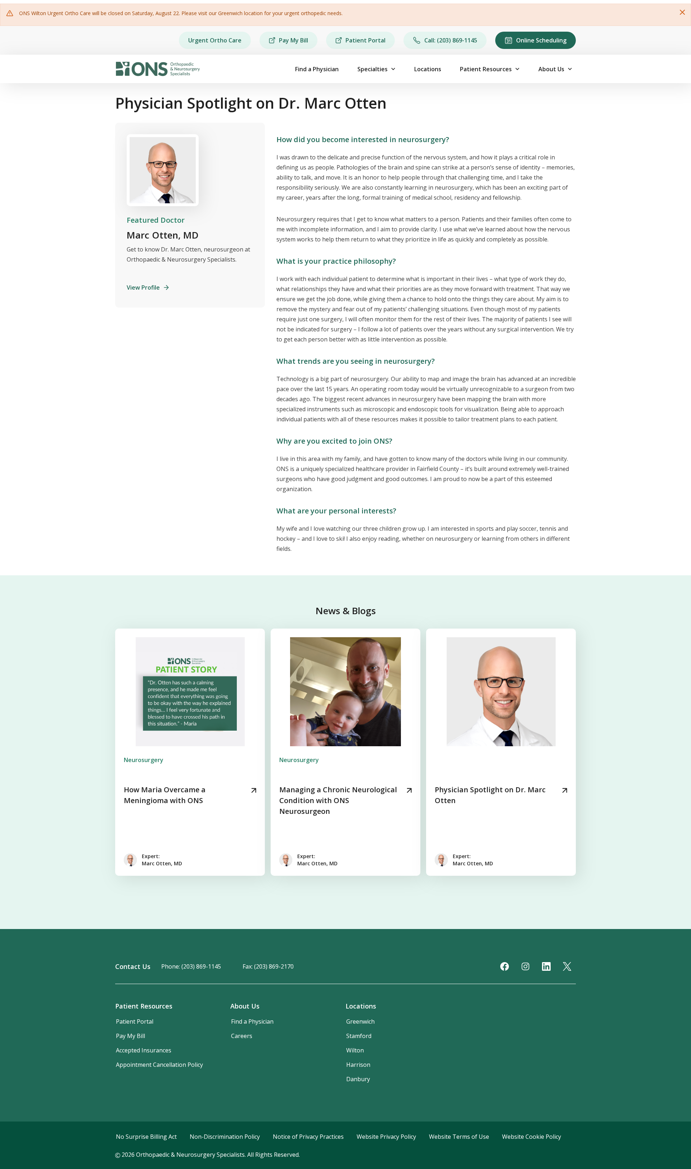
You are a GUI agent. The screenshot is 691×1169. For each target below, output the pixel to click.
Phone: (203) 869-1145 (191, 966)
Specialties (372, 69)
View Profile (143, 287)
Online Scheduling (541, 40)
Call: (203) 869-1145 (450, 40)
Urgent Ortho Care (214, 40)
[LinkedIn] (546, 966)
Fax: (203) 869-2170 (268, 966)
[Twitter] (567, 966)
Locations (427, 69)
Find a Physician (317, 69)
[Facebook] (504, 966)
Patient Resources (486, 69)
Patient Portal (365, 40)
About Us (551, 69)
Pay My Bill (293, 40)
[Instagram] (525, 966)
